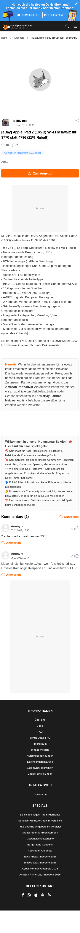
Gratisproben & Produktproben (40, 832)
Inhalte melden (40, 749)
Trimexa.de (40, 794)
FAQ (40, 731)
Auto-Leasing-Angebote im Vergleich (40, 826)
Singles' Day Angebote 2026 (40, 862)
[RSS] (49, 895)
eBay (4, 162)
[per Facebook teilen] (23, 895)
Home (4, 38)
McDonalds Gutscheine (40, 838)
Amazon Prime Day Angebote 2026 (40, 874)
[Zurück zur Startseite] (17, 26)
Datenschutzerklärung (40, 761)
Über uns (40, 719)
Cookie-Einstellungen (40, 773)
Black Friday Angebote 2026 (40, 856)
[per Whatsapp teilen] (29, 895)
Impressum (40, 743)
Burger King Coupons (40, 844)
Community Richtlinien (40, 767)
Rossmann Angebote (40, 850)
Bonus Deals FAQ (40, 737)
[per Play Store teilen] (42, 895)
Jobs (40, 725)
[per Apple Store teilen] (35, 895)
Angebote (19, 38)
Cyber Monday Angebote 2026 (40, 868)
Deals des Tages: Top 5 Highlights (40, 814)
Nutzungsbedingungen (40, 755)
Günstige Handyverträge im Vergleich (40, 820)
